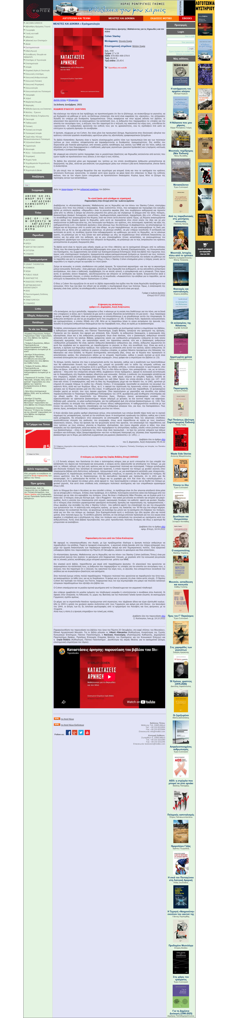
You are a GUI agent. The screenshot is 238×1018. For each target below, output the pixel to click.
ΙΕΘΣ (27, 291)
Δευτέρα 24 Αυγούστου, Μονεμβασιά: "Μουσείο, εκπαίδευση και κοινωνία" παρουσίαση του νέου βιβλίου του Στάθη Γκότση (36, 359)
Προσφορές (181, 25)
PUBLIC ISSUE (31, 275)
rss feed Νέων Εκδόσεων (72, 725)
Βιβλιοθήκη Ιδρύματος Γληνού (37, 26)
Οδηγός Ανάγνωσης (38, 315)
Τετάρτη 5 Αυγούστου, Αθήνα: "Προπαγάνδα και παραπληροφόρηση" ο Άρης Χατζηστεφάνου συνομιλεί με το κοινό (37, 347)
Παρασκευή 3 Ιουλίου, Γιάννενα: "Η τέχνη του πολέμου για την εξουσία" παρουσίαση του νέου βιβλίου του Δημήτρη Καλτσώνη (38, 412)
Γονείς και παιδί (31, 33)
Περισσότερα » (46, 420)
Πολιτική (28, 126)
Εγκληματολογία (32, 47)
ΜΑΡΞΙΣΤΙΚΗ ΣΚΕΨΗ (34, 247)
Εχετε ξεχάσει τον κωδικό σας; (182, 51)
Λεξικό (28, 98)
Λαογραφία (29, 95)
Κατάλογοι (38, 322)
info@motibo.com (157, 731)
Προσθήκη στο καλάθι (117, 68)
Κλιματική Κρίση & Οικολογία (37, 70)
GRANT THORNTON (34, 264)
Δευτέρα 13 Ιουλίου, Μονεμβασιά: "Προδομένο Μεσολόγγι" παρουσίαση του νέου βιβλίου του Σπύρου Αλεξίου (38, 401)
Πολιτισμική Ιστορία (33, 133)
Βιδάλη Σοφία (138, 46)
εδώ (163, 439)
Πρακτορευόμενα (38, 259)
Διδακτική (29, 37)
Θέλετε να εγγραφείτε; (185, 54)
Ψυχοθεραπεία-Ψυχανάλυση (37, 163)
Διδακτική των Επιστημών (36, 40)
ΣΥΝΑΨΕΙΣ (30, 303)
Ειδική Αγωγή (31, 51)
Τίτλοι (38, 212)
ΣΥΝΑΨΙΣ (29, 254)
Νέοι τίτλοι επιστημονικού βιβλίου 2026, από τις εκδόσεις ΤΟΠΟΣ (36, 393)
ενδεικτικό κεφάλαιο (89, 189)
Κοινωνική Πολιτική (33, 81)
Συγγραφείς (38, 190)
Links (38, 308)
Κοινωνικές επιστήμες (34, 74)
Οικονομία (29, 119)
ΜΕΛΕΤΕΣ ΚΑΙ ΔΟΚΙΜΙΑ (122, 18)
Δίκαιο (27, 44)
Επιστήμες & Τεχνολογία (35, 60)
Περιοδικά (38, 235)
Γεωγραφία (30, 30)
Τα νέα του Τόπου (38, 329)
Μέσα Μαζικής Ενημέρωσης (37, 116)
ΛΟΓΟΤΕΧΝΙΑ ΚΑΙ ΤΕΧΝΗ (76, 18)
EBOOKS (187, 18)
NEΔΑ (27, 271)
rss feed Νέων (67, 719)
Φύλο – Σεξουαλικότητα (35, 153)
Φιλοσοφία (29, 149)
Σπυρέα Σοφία (125, 41)
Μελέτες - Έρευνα (33, 112)
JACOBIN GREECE (33, 23)
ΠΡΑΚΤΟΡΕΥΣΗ (32, 300)
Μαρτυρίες (29, 105)
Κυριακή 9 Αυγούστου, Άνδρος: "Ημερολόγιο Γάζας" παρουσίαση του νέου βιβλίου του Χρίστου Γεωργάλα (38, 337)
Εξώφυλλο (73, 100)
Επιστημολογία (31, 63)
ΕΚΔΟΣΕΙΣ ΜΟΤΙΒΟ (161, 18)
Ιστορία (28, 67)
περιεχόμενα (67, 189)
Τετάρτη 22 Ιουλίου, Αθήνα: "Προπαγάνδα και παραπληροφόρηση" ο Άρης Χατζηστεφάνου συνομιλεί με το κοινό (37, 370)
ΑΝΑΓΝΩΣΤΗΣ (31, 278)
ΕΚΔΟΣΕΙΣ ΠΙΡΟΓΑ (33, 282)
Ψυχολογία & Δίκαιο (33, 170)
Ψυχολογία (30, 167)
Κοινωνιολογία (31, 88)
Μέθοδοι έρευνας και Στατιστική (38, 109)
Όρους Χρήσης (30, 494)
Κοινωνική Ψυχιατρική (34, 84)
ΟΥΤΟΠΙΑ (29, 250)
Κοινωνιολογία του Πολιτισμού (38, 91)
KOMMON (29, 268)
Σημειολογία (30, 146)
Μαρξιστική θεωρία (33, 102)
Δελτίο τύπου (60, 100)
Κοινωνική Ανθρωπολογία (36, 77)
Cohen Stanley (112, 36)
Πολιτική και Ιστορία (33, 130)
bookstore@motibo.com (155, 744)
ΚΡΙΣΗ (28, 243)
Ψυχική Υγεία (30, 160)
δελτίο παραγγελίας (40, 476)
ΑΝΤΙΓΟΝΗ (30, 240)
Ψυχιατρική (30, 156)
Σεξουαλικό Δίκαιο (32, 142)
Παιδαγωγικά (30, 123)
